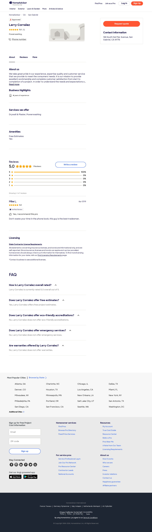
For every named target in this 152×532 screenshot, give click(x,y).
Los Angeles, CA (85, 389)
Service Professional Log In (69, 459)
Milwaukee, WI (21, 395)
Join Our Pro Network (67, 463)
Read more (14, 84)
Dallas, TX (113, 384)
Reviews (24, 57)
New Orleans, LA (85, 395)
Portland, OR (52, 401)
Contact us (107, 478)
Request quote (121, 24)
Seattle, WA (83, 407)
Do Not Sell (78, 513)
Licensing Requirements (112, 449)
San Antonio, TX (116, 401)
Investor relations (110, 474)
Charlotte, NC (52, 384)
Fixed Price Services (66, 434)
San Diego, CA (21, 407)
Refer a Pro (107, 438)
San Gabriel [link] (33, 15)
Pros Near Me (108, 442)
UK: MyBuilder (107, 506)
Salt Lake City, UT (85, 401)
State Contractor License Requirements (25, 244)
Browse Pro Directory (67, 430)
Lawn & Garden (33, 9)
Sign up (24, 451)
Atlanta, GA (20, 384)
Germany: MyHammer (61, 506)
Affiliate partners (110, 485)
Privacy (62, 513)
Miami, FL (113, 389)
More (44, 9)
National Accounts (66, 474)
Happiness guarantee (111, 482)
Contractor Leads (65, 470)
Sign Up (137, 3)
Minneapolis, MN (54, 395)
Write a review (70, 164)
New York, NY (115, 395)
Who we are (108, 463)
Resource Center (110, 434)
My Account (108, 426)
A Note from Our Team (112, 445)
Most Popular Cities (16, 377)
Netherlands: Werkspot (91, 506)
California (69, 513)
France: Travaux (45, 506)
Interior (13, 9)
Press (105, 470)
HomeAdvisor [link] (14, 15)
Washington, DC (116, 407)
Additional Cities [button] (15, 412)
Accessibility (88, 513)
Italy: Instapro (76, 506)
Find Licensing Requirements (50, 255)
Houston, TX (52, 389)
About (12, 57)
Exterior (21, 9)
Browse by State (36, 377)
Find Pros (62, 426)
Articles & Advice (56, 9)
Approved (16, 20)
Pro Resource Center (67, 466)
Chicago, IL (82, 384)
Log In (124, 3)
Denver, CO (20, 389)
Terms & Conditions (90, 518)
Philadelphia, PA (22, 401)
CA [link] (24, 15)
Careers (106, 466)
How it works (108, 459)
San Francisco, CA (55, 407)
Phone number (19, 39)
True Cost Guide (109, 430)
